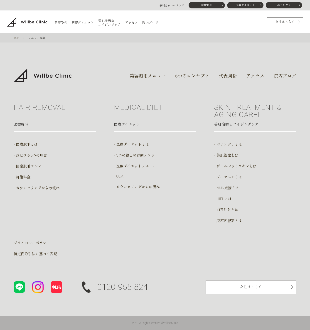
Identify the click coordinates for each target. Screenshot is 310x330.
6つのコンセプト (192, 76)
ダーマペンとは (229, 177)
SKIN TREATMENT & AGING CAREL (247, 111)
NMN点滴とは (228, 188)
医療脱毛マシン (28, 166)
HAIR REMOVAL (39, 107)
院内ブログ (150, 23)
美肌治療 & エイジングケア (236, 124)
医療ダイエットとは (132, 144)
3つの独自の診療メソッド (137, 155)
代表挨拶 (228, 76)
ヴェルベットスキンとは (236, 166)
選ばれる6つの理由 (31, 155)
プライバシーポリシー (32, 243)
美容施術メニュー (148, 76)
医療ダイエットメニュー (136, 166)
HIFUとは (224, 199)
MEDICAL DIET (138, 107)
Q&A (119, 176)
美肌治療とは (227, 155)
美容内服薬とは (229, 221)
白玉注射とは (227, 210)
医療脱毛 (206, 5)
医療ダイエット (245, 5)
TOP (16, 38)
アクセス (131, 23)
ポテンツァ (284, 5)
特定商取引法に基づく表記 (35, 254)
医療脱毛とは (27, 144)
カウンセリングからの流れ (37, 188)
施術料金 (23, 177)
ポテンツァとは (229, 144)
